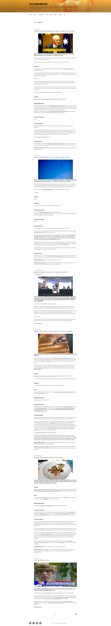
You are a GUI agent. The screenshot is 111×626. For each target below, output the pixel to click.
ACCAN (72, 298)
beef (37, 514)
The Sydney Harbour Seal (43, 446)
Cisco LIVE (70, 421)
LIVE (47, 14)
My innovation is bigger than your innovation (59, 111)
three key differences (48, 593)
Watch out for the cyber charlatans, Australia (43, 99)
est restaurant (71, 512)
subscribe (41, 393)
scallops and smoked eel (63, 513)
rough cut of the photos (46, 361)
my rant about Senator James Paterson (57, 105)
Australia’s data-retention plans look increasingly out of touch (47, 489)
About (35, 14)
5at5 (45, 497)
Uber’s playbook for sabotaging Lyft (55, 602)
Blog (51, 14)
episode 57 (68, 68)
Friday (73, 392)
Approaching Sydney (42, 262)
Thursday (69, 392)
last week (69, 354)
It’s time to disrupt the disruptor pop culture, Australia (45, 376)
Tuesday (59, 392)
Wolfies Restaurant (68, 406)
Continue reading (37, 323)
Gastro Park (62, 542)
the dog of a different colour (63, 243)
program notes (39, 299)
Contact (60, 14)
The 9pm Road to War (41, 560)
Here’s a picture (37, 369)
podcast (46, 534)
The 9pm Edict (41, 14)
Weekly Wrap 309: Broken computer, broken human (52, 157)
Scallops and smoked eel (43, 549)
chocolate (43, 514)
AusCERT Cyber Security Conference (55, 143)
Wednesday (63, 392)
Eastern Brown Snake (38, 368)
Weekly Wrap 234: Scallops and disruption (48, 457)
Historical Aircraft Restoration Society (62, 358)
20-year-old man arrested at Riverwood (53, 598)
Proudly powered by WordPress (61, 623)
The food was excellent (41, 408)
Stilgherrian (38, 4)
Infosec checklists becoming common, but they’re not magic (47, 490)
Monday (55, 392)
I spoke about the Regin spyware (46, 505)
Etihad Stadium (52, 423)
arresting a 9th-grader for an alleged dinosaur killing (65, 597)
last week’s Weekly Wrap (47, 189)
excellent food (42, 513)
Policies (52, 623)
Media (55, 14)
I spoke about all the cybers (45, 212)
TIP (64, 14)
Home (30, 14)
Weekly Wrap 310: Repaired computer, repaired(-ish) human (54, 31)
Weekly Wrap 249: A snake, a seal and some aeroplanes (53, 331)
